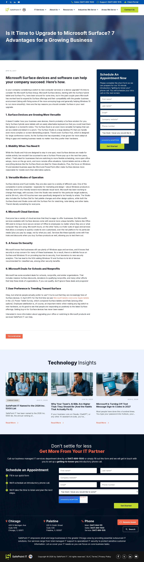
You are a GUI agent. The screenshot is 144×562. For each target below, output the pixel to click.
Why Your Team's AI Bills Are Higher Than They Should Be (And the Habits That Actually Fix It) (71, 407)
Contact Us (129, 10)
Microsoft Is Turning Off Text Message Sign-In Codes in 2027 (113, 405)
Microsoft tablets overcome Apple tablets (71, 298)
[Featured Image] (27, 384)
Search (132, 529)
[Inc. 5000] (24, 9)
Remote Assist (129, 522)
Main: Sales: (94, 526)
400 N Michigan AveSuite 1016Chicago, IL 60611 (17, 527)
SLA (88, 556)
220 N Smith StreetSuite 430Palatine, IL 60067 (54, 527)
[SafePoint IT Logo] (19, 556)
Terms (94, 556)
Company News (12, 400)
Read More (11, 423)
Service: (95, 530)
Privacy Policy (105, 556)
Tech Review (14, 336)
